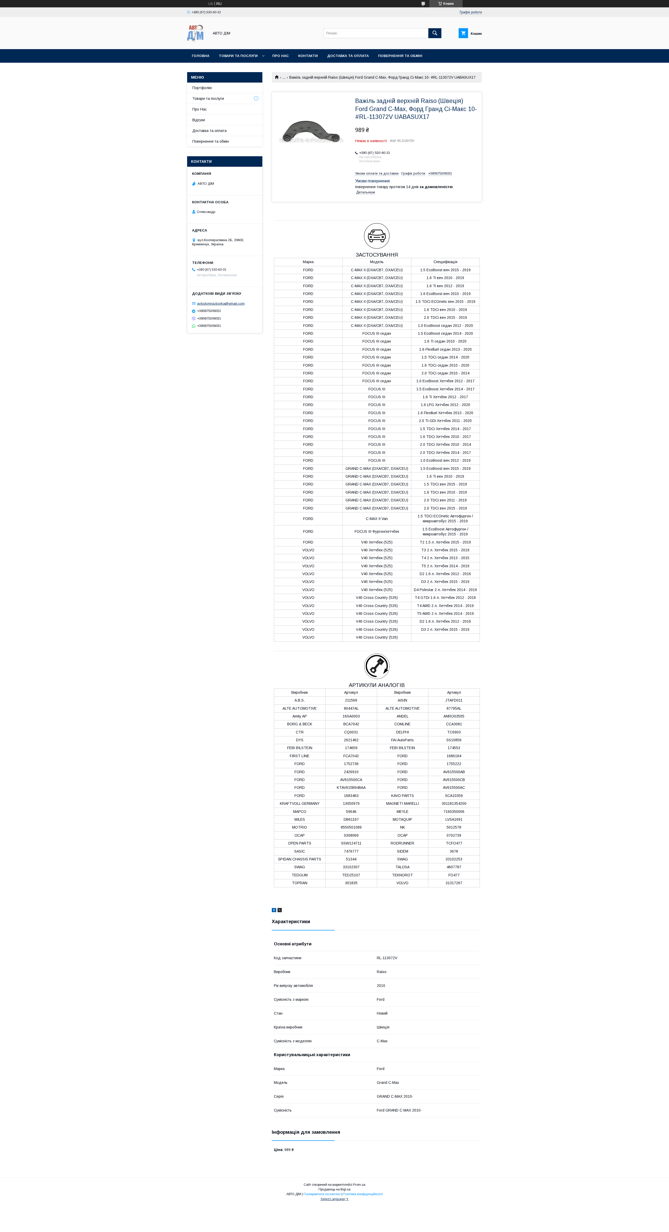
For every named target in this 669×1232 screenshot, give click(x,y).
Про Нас (199, 109)
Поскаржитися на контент (322, 1194)
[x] (280, 911)
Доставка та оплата (348, 56)
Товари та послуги (238, 56)
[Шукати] (434, 33)
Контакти (308, 56)
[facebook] (274, 911)
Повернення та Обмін (400, 56)
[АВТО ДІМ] (196, 42)
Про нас (280, 56)
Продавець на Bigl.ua (334, 1189)
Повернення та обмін (210, 141)
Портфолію (202, 88)
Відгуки (198, 120)
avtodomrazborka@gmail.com (221, 303)
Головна (200, 56)
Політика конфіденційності (363, 1194)
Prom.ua (359, 1185)
